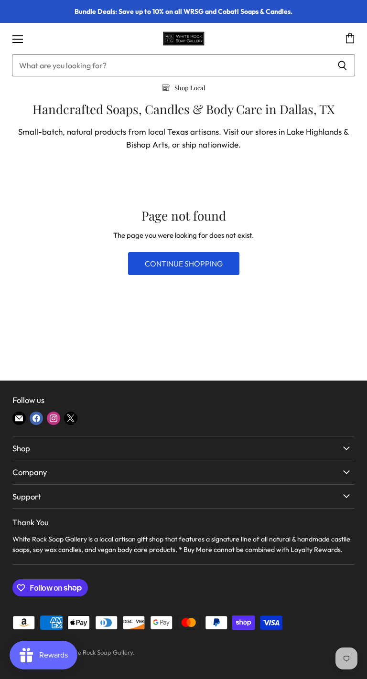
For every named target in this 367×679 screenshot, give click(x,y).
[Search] (342, 65)
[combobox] (171, 65)
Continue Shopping (184, 263)
